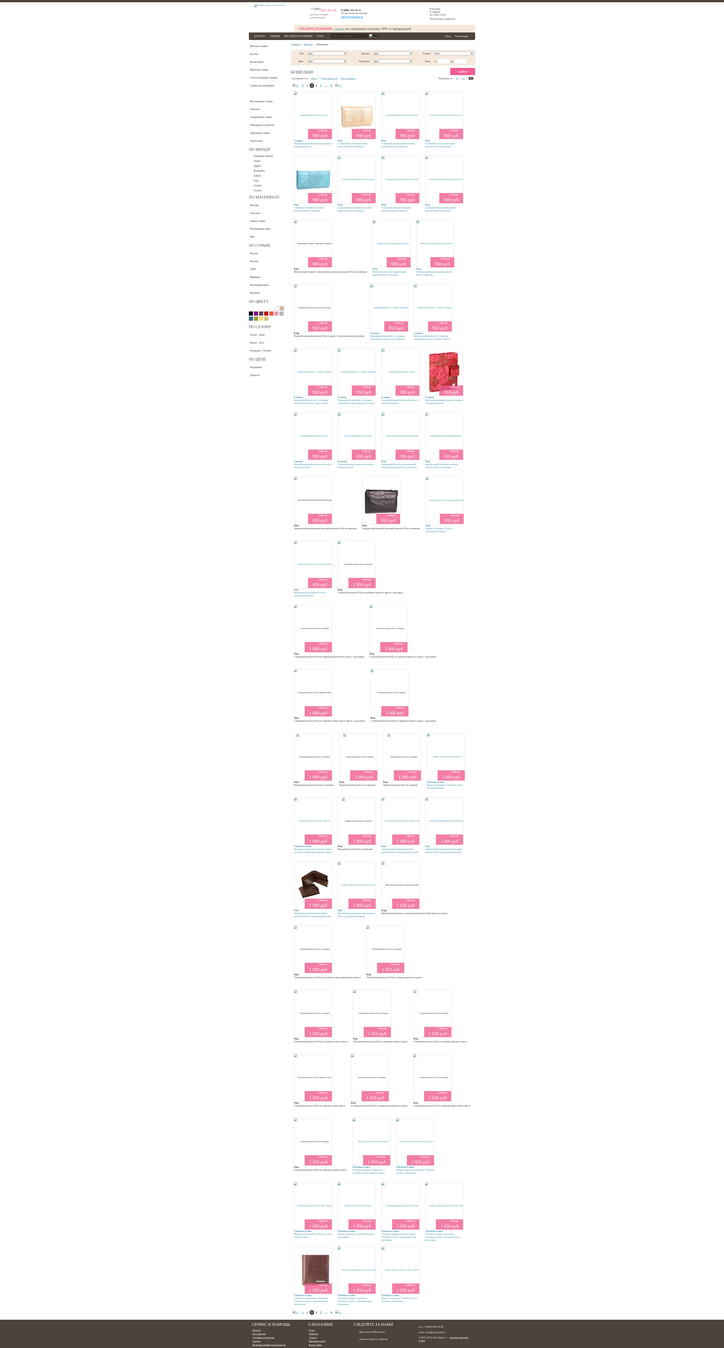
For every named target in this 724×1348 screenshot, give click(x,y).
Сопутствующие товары (263, 77)
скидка (339, 29)
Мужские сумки (259, 69)
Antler (257, 161)
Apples (257, 166)
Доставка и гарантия (298, 36)
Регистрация (461, 36)
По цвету (259, 301)
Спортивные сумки (261, 117)
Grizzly (258, 190)
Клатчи (254, 54)
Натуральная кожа (260, 228)
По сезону (260, 327)
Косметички (257, 62)
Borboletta (259, 170)
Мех (252, 236)
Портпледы (256, 140)
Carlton (258, 185)
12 (457, 78)
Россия (254, 253)
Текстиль (255, 213)
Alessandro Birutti (263, 156)
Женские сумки (259, 46)
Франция (255, 277)
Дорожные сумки (260, 132)
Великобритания (259, 285)
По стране (259, 245)
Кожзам (254, 205)
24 (463, 78)
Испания (255, 292)
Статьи (313, 1337)
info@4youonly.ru (352, 16)
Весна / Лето (257, 342)
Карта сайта (315, 1344)
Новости (313, 1333)
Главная (295, 44)
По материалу (264, 197)
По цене (257, 359)
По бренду (260, 149)
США (253, 269)
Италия (254, 261)
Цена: (428, 61)
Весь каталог (259, 1333)
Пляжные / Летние (260, 350)
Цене (314, 78)
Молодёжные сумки (261, 101)
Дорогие (255, 375)
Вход (448, 36)
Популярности (329, 78)
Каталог (259, 36)
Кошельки (255, 93)
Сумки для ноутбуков (262, 85)
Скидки (275, 36)
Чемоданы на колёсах (262, 125)
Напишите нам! (317, 1341)
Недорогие (256, 367)
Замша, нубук (257, 221)
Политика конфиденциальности (269, 1344)
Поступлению (348, 78)
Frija (256, 180)
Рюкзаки (255, 109)
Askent (257, 175)
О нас (320, 36)
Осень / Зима (257, 334)
